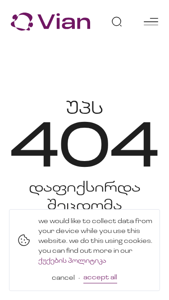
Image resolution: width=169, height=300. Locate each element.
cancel (63, 278)
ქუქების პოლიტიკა (72, 261)
